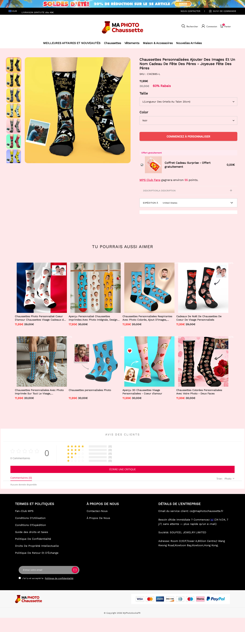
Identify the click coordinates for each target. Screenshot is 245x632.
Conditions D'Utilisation (30, 518)
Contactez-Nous (97, 511)
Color (144, 112)
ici (212, 519)
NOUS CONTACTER (190, 11)
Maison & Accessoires (158, 43)
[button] (30, 110)
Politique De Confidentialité (33, 538)
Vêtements (131, 43)
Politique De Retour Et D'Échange (36, 552)
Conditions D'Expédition (30, 525)
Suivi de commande (224, 11)
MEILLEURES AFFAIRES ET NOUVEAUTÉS (71, 43)
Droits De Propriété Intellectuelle (37, 545)
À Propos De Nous (98, 518)
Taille (144, 93)
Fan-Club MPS (24, 511)
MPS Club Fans (150, 180)
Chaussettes (112, 43)
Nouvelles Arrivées (189, 43)
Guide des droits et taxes (31, 532)
